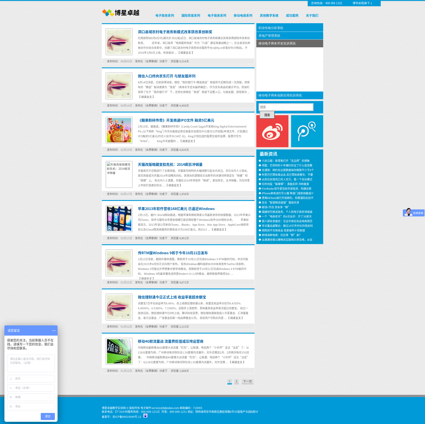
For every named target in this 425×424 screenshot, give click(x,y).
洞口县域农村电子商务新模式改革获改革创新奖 (175, 31)
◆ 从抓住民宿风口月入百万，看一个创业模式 (285, 179)
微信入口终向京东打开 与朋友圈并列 (166, 75)
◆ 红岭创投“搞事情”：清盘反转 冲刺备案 (284, 184)
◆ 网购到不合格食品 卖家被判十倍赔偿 (282, 230)
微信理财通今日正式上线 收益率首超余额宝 (172, 297)
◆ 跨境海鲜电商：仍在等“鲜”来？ (280, 235)
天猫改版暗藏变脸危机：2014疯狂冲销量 (170, 164)
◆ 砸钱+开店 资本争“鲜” (275, 207)
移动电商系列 (243, 15)
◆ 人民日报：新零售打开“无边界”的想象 (284, 160)
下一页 (247, 381)
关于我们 (312, 15)
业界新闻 (151, 61)
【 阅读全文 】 (185, 52)
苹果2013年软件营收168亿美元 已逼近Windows (176, 208)
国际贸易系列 (191, 15)
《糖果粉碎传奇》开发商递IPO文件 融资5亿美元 (176, 120)
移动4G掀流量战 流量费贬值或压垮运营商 (170, 341)
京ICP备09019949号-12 (126, 416)
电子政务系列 (164, 15)
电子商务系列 (217, 15)
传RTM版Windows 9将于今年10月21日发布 (173, 252)
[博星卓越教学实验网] (121, 17)
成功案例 (292, 15)
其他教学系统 (269, 15)
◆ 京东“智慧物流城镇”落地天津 (279, 202)
